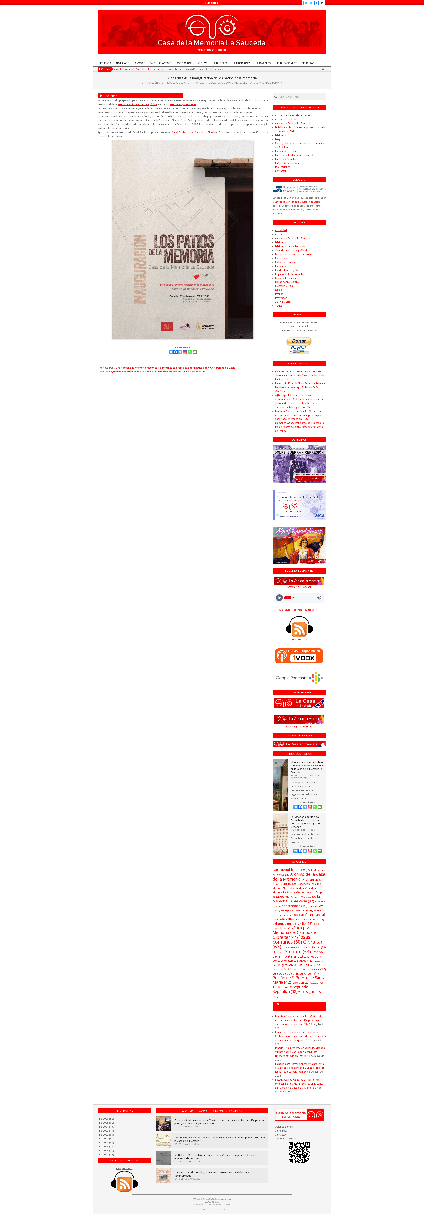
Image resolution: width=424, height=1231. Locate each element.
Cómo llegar (281, 1130)
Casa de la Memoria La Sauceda (296, 898)
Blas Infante (308, 892)
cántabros (315, 906)
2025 (106, 1122)
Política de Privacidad (210, 1210)
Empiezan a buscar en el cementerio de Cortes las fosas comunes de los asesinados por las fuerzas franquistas (300, 1036)
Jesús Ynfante (292, 952)
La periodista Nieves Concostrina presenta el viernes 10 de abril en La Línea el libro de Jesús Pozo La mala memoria (299, 1067)
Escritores (281, 258)
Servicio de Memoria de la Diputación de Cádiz (297, 201)
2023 (106, 1130)
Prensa (279, 293)
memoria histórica (309, 969)
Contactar (280, 170)
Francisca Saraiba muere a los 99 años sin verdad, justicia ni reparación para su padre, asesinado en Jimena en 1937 (300, 414)
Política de (224, 1210)
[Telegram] (171, 352)
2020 (106, 1142)
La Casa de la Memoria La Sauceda (294, 155)
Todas (278, 305)
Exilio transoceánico (286, 262)
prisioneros (305, 973)
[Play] (279, 598)
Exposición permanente (288, 151)
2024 (106, 1126)
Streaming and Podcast (299, 726)
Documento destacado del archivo (294, 254)
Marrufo (314, 965)
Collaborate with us (286, 1138)
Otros (278, 289)
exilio (305, 923)
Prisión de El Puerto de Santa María (299, 980)
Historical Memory (292, 947)
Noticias (199, 82)
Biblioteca (280, 135)
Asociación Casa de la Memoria (292, 123)
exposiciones (225, 82)
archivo (283, 874)
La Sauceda (303, 960)
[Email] (195, 352)
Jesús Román (315, 947)
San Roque (282, 987)
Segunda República (290, 989)
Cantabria (297, 897)
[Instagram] (185, 352)
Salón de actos (283, 301)
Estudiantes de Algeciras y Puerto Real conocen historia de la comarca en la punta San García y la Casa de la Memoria (299, 1083)
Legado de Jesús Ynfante (289, 274)
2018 (106, 1150)
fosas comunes (291, 939)
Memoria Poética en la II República (137, 104)
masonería (282, 969)
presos (282, 973)
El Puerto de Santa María (308, 919)
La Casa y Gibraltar (285, 159)
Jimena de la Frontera (246, 82)
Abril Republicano (290, 869)
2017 (106, 1154)
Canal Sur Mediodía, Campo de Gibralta (194, 132)
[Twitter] (180, 352)
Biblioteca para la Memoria (290, 246)
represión (300, 982)
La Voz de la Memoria (287, 162)
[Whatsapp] (190, 352)
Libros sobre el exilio (287, 281)
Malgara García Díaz (292, 965)
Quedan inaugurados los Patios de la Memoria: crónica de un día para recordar (158, 371)
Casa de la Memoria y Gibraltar (292, 250)
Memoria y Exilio (284, 285)
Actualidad (281, 230)
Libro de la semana (286, 277)
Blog (277, 139)
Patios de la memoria (270, 82)
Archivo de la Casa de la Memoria (294, 115)
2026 (106, 1118)
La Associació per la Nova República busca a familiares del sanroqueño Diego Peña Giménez (300, 387)
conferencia (294, 905)
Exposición (281, 266)
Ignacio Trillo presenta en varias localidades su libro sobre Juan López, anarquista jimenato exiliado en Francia (300, 1051)
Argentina (287, 884)
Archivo (279, 234)
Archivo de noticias (285, 119)
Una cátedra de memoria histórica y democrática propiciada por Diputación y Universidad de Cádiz (175, 367)
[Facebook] (175, 352)
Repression (316, 983)
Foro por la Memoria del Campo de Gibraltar (294, 932)
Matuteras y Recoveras (183, 104)
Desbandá (285, 915)
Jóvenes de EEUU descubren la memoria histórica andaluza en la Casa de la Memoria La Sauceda (299, 375)
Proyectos (281, 297)
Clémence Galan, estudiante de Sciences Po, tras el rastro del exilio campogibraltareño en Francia (300, 426)
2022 (106, 1134)
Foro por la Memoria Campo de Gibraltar (301, 1006)
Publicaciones (282, 166)
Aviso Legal (197, 1210)
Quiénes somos (284, 1126)
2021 (106, 1138)
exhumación (285, 923)
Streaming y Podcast (299, 586)
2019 (106, 1146)
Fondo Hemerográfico (287, 270)
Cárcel (278, 910)
